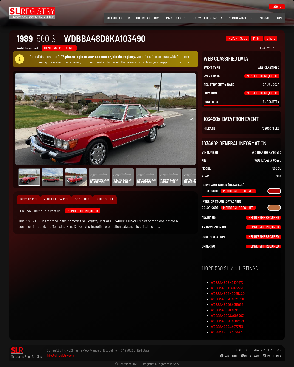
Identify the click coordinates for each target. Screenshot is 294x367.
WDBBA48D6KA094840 (227, 332)
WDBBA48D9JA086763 (227, 315)
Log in (277, 7)
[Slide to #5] (146, 177)
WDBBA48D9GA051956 (227, 304)
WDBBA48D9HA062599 (227, 321)
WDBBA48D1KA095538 (227, 288)
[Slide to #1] (29, 177)
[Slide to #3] (99, 177)
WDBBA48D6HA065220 (228, 293)
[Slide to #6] (170, 177)
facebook (231, 356)
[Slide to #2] (76, 177)
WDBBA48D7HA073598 (227, 299)
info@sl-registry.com (60, 355)
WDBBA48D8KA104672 (227, 282)
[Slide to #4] (123, 177)
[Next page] (191, 119)
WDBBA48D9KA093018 (227, 310)
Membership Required (59, 48)
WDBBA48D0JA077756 (227, 326)
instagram (251, 356)
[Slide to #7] (193, 177)
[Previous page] (20, 119)
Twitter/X (273, 356)
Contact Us (240, 350)
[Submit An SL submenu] (252, 18)
